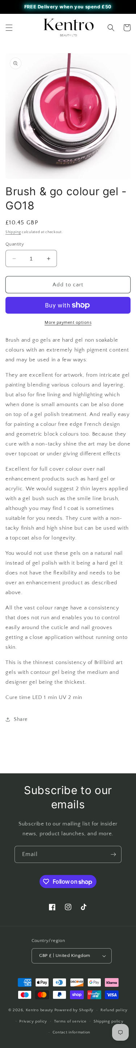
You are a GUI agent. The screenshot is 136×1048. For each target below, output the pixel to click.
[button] (9, 28)
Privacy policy (33, 1021)
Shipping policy (109, 1021)
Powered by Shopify (74, 1010)
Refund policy (114, 1010)
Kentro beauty (39, 1010)
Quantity (14, 244)
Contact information (71, 1032)
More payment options (68, 322)
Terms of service (70, 1021)
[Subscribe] (113, 854)
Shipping (13, 232)
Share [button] (21, 719)
